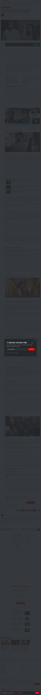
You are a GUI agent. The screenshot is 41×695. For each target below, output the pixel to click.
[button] (37, 693)
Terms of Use (23, 692)
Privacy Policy (16, 692)
